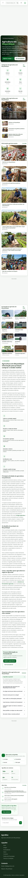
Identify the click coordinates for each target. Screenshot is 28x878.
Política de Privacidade (8, 856)
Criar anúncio (6, 812)
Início (4, 845)
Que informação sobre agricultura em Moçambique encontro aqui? (11, 687)
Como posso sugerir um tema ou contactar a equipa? (13, 706)
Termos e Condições (8, 858)
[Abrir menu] (3, 2)
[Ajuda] (21, 2)
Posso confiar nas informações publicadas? (12, 698)
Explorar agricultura (9, 661)
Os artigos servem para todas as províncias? (12, 691)
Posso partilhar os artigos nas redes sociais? (12, 710)
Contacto (5, 854)
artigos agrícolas (20, 515)
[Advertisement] (14, 20)
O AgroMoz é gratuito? (8, 676)
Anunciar (5, 762)
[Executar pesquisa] (17, 3)
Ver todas (24, 65)
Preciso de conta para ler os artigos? (11, 695)
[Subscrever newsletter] (20, 822)
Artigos (5, 847)
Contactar (24, 673)
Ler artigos (6, 759)
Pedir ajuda (17, 762)
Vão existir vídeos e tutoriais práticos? (11, 714)
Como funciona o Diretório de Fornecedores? (12, 702)
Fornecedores (18, 759)
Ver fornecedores (20, 58)
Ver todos (24, 99)
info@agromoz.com (9, 866)
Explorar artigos (7, 58)
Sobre (4, 852)
